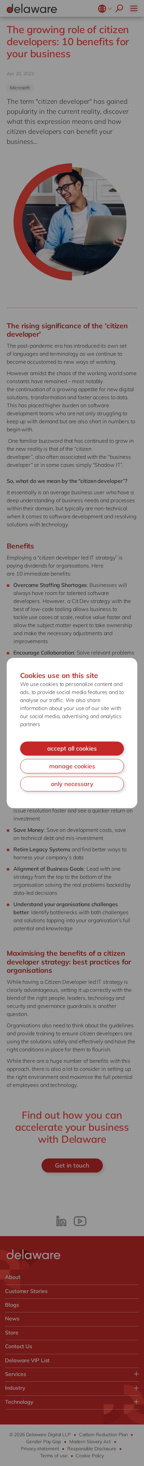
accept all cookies (72, 748)
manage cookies (72, 766)
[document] (72, 733)
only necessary (72, 784)
